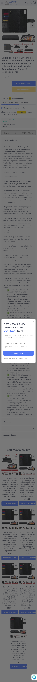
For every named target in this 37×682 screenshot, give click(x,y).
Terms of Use (23, 358)
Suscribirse (18, 353)
